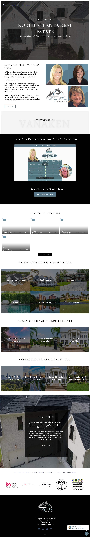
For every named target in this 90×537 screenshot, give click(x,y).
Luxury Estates (74, 338)
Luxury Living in (12, 377)
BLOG (74, 5)
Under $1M (15, 341)
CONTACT (82, 5)
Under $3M (74, 341)
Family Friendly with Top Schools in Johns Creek (77, 378)
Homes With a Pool (15, 302)
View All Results (45, 254)
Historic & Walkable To (34, 377)
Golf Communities (74, 302)
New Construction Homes (16, 280)
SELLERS (67, 5)
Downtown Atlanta (34, 379)
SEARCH (50, 5)
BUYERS (58, 5)
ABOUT (42, 5)
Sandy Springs (55, 379)
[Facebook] (39, 529)
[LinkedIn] (47, 529)
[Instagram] (43, 529)
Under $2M (45, 341)
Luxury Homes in (56, 377)
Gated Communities (45, 338)
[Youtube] (51, 529)
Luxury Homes (74, 280)
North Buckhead (12, 379)
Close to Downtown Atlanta (45, 302)
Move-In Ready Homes (16, 338)
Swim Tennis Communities (45, 280)
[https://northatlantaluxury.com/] (18, 4)
